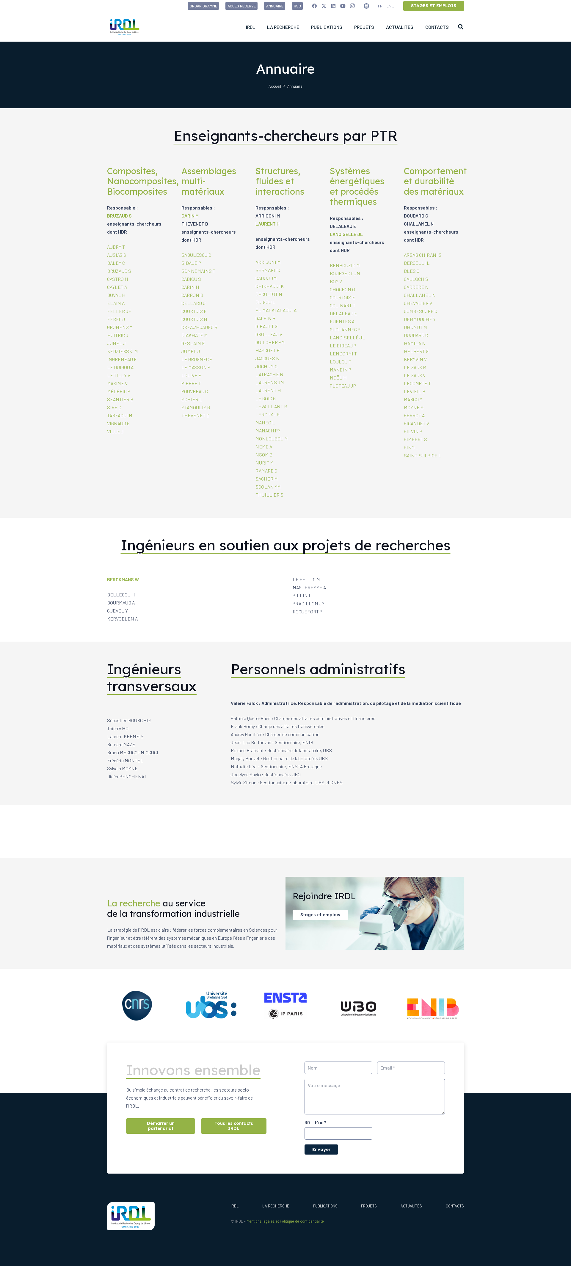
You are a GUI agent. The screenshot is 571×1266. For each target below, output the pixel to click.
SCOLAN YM (268, 486)
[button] (461, 26)
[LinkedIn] (333, 6)
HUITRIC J (117, 335)
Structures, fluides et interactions (279, 181)
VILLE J (115, 431)
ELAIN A (116, 303)
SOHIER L (191, 399)
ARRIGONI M (268, 262)
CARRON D (192, 295)
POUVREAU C (194, 391)
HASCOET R (267, 350)
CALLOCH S (416, 279)
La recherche (275, 1206)
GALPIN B (265, 318)
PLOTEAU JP (343, 385)
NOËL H (338, 377)
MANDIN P (340, 369)
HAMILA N (415, 343)
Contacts (455, 1206)
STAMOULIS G (195, 407)
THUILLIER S (269, 494)
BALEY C (116, 263)
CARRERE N (416, 287)
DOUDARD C (416, 335)
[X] (324, 6)
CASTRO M (117, 279)
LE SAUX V (415, 375)
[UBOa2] (360, 1006)
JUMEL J (116, 343)
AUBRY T (116, 247)
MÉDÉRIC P (118, 391)
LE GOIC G (265, 398)
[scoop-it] (366, 6)
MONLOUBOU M (271, 438)
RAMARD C (266, 470)
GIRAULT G (266, 326)
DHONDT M (415, 327)
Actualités (411, 1206)
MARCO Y (413, 399)
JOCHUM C (266, 366)
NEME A (263, 446)
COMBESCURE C (420, 311)
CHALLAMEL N (420, 295)
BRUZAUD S (119, 215)
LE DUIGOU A (120, 367)
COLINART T (342, 305)
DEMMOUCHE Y (420, 319)
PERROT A (414, 415)
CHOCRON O (342, 289)
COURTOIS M (194, 319)
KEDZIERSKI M (122, 351)
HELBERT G (416, 351)
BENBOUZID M (345, 265)
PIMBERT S (415, 439)
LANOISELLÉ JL (347, 337)
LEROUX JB (267, 414)
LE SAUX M (415, 367)
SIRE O (114, 407)
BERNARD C (267, 270)
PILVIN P (413, 431)
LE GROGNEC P (196, 359)
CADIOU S (191, 279)
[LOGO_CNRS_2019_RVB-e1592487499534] (137, 1006)
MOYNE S (413, 407)
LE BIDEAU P (343, 345)
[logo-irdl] (124, 26)
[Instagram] (352, 6)
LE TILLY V (118, 375)
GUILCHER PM (270, 342)
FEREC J (116, 319)
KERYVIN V (415, 359)
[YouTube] (343, 6)
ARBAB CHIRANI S (423, 255)
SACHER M (266, 478)
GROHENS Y (119, 327)
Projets (369, 1206)
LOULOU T (340, 361)
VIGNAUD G (118, 423)
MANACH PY (267, 430)
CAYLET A (117, 287)
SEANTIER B (120, 399)
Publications (325, 1206)
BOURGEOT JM (345, 273)
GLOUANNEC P (345, 329)
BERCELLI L (417, 263)
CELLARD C (193, 303)
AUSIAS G (116, 255)
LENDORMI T (343, 353)
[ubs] (211, 1005)
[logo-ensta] (285, 1006)
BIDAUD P (191, 263)
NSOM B (263, 454)
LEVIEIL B (414, 391)
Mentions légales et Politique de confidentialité (285, 1221)
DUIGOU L (265, 302)
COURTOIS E (194, 311)
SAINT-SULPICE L (422, 455)
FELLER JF (119, 311)
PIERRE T (191, 383)
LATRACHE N (269, 374)
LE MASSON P (195, 367)
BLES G (411, 271)
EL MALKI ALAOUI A (276, 310)
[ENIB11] (434, 1006)
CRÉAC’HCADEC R (199, 327)
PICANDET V (416, 423)
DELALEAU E (343, 313)
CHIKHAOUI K (269, 286)
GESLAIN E (193, 343)
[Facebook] (314, 6)
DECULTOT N (268, 294)
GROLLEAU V (268, 334)
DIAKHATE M (194, 335)
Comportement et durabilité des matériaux (435, 181)
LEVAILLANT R (271, 406)
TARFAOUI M (119, 415)
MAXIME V (117, 383)
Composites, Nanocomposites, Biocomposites (143, 181)
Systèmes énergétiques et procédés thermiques (357, 186)
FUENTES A (342, 321)
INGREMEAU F (122, 359)
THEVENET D (195, 415)
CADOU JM (266, 278)
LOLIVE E (191, 375)
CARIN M (190, 215)
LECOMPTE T (417, 383)
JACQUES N (267, 358)
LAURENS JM (269, 382)
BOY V (336, 281)
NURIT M (264, 462)
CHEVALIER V (418, 303)
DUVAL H (116, 295)
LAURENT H (267, 223)
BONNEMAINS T (198, 271)
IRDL (235, 1206)
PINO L (411, 447)
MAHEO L (265, 422)
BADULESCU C (196, 255)
